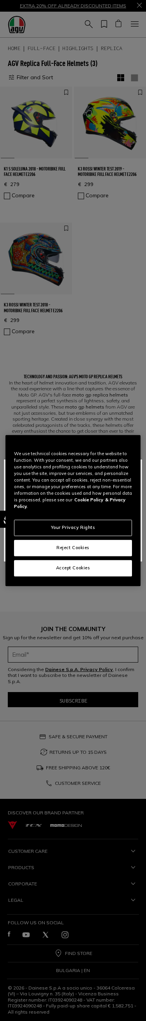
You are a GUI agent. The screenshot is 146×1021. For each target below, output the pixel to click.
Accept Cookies (73, 568)
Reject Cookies (73, 547)
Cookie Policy (88, 500)
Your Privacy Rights (73, 527)
